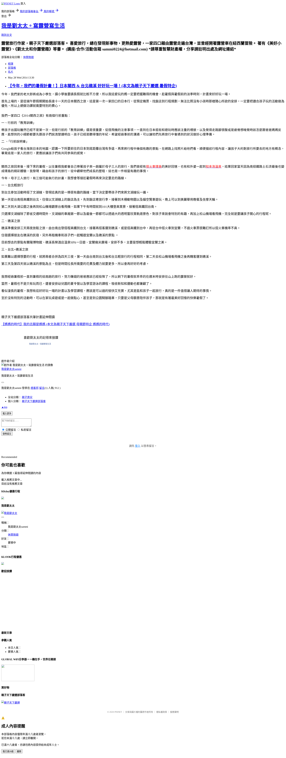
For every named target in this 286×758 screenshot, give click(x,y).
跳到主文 (6, 35)
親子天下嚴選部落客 (34, 401)
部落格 (12, 67)
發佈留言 (7, 434)
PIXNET (118, 712)
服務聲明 (174, 712)
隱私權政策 (161, 712)
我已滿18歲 (8, 751)
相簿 (10, 63)
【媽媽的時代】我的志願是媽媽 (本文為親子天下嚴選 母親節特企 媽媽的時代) (55, 324)
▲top (4, 407)
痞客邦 (35, 388)
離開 (19, 751)
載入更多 (7, 413)
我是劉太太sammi (11, 369)
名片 (10, 71)
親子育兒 (27, 397)
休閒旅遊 (28, 57)
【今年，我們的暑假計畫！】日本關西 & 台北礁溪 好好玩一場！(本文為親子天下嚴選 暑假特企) (92, 86)
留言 (42, 388)
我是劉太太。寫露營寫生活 (33, 26)
